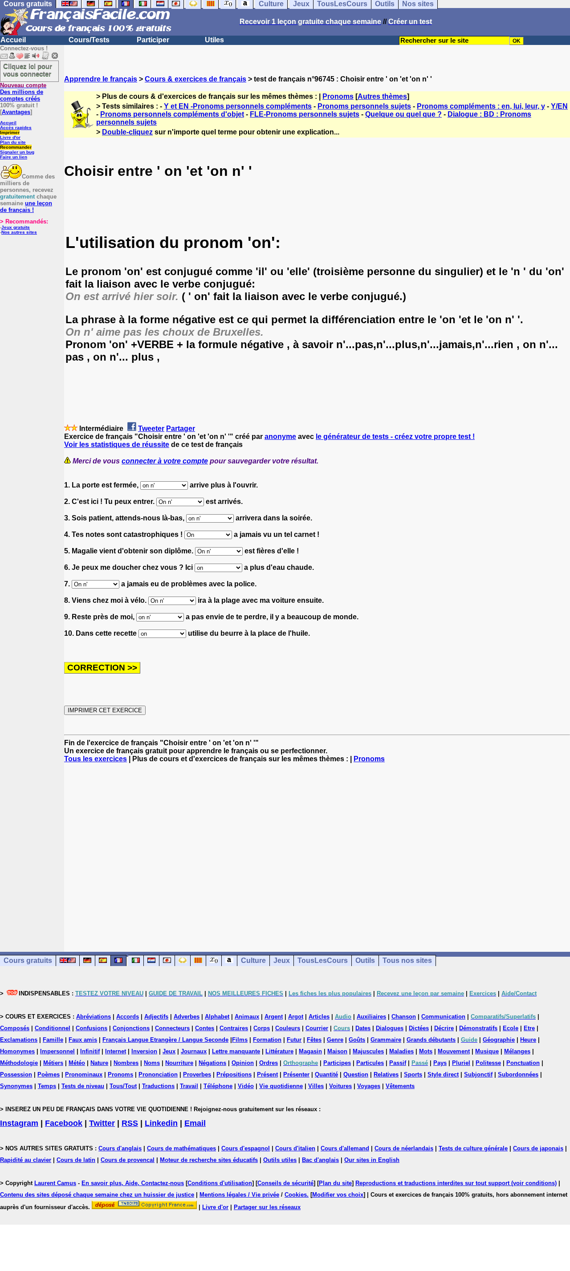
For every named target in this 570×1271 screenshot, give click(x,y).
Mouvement (454, 1051)
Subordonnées (518, 1074)
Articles (319, 1016)
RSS (130, 1123)
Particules (370, 1063)
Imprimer (10, 132)
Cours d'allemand (345, 1148)
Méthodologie (19, 1063)
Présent (267, 1074)
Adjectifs (156, 1016)
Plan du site (13, 142)
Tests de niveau (82, 1086)
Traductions (158, 1086)
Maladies (401, 1051)
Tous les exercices (95, 759)
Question (355, 1074)
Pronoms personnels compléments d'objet (172, 114)
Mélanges (517, 1051)
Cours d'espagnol (245, 1148)
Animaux (247, 1016)
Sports (413, 1074)
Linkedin (161, 1123)
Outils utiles (280, 1160)
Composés (14, 1028)
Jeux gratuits (15, 227)
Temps (47, 1086)
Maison (337, 1051)
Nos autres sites (19, 232)
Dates (362, 1028)
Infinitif (90, 1051)
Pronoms (338, 96)
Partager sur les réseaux (267, 1207)
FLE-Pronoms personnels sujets (304, 114)
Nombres (126, 1063)
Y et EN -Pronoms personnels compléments (238, 106)
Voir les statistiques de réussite (116, 444)
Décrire (444, 1028)
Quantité (326, 1074)
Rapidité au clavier (25, 1160)
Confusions (91, 1028)
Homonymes (17, 1051)
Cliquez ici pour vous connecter (27, 69)
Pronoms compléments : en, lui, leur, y (481, 106)
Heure (528, 1039)
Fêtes (314, 1039)
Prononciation (158, 1074)
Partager (180, 428)
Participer (153, 40)
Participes (337, 1063)
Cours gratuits (28, 960)
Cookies (296, 1194)
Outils (365, 960)
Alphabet (217, 1016)
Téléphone (218, 1086)
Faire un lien (13, 156)
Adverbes (187, 1016)
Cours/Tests (89, 40)
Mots (425, 1051)
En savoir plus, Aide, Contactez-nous (132, 1183)
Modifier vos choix (337, 1194)
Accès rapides (16, 127)
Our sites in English (371, 1160)
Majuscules (368, 1051)
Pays (440, 1063)
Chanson (403, 1016)
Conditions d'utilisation (219, 1183)
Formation (267, 1039)
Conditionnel (52, 1028)
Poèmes (48, 1074)
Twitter (102, 1123)
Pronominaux (83, 1074)
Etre (529, 1028)
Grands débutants (431, 1039)
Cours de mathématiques (181, 1148)
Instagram (19, 1123)
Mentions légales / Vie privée (239, 1194)
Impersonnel (57, 1051)
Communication (443, 1016)
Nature (99, 1063)
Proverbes (197, 1074)
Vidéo (246, 1086)
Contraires (234, 1028)
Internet (115, 1051)
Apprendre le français (100, 79)
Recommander (16, 147)
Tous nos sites (407, 960)
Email (195, 1123)
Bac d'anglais (320, 1160)
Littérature (279, 1051)
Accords (127, 1016)
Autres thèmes (382, 96)
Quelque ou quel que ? (403, 114)
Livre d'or (10, 137)
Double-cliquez (127, 132)
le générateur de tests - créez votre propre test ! (395, 436)
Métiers (53, 1063)
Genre (335, 1039)
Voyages (368, 1086)
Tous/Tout (123, 1086)
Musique (487, 1051)
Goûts (357, 1039)
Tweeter (151, 428)
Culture (253, 960)
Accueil (13, 40)
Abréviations (93, 1016)
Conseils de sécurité (285, 1183)
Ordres (268, 1063)
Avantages (16, 112)
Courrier (316, 1028)
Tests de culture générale (473, 1148)
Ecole (510, 1028)
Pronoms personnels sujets (364, 106)
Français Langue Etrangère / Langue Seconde (165, 1039)
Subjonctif (478, 1074)
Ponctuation (523, 1063)
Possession (16, 1074)
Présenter (296, 1074)
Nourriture (179, 1063)
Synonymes (16, 1086)
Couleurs (287, 1028)
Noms (152, 1063)
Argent (274, 1016)
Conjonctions (131, 1028)
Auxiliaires (371, 1016)
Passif (397, 1063)
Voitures (340, 1086)
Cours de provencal (128, 1160)
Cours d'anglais (120, 1148)
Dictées (419, 1028)
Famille (53, 1039)
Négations (212, 1063)
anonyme (280, 436)
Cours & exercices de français (195, 79)
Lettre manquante (236, 1051)
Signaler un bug (17, 152)
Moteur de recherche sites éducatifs (209, 1160)
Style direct (443, 1074)
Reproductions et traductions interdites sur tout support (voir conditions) (456, 1183)
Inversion (144, 1051)
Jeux (281, 960)
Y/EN (559, 106)
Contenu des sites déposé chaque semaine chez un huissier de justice (97, 1194)
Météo (77, 1063)
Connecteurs (172, 1028)
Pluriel (461, 1063)
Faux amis (83, 1039)
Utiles (214, 40)
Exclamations (18, 1039)
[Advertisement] (317, 849)
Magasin (310, 1051)
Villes (316, 1086)
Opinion (243, 1063)
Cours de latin (76, 1160)
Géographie (499, 1039)
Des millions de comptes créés (23, 92)
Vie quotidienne (281, 1086)
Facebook (63, 1123)
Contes (204, 1028)
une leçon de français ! (26, 206)
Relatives (386, 1074)
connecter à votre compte (165, 461)
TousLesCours (322, 960)
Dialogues (389, 1028)
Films (240, 1039)
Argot (295, 1016)
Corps (261, 1028)
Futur (294, 1039)
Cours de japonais (538, 1148)
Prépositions (234, 1074)
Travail (189, 1086)
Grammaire (385, 1039)
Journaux (194, 1051)
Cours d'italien (295, 1148)
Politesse (488, 1063)
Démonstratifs (478, 1028)
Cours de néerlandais (404, 1148)
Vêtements (400, 1086)
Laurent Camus (55, 1183)
